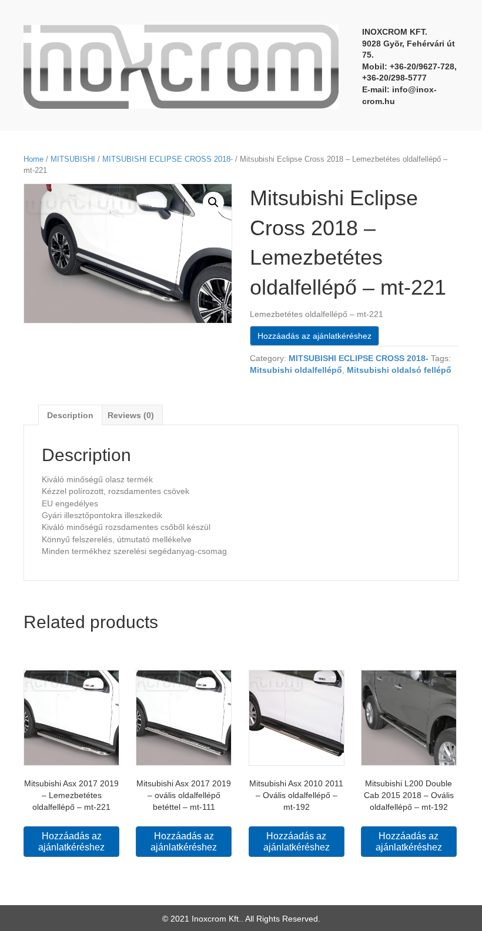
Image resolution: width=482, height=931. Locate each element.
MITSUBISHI (73, 159)
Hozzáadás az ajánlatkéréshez (314, 336)
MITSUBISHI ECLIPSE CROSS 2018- (167, 159)
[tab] (70, 415)
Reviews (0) (131, 415)
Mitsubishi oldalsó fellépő (399, 370)
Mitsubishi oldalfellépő (296, 370)
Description (70, 415)
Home (33, 159)
